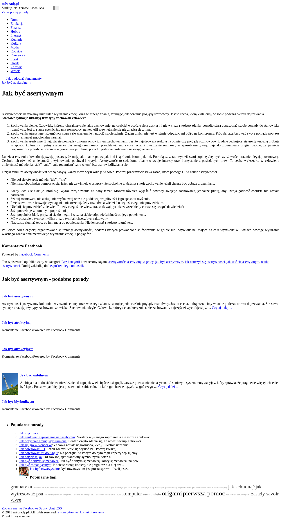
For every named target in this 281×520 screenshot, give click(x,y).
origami (172, 493)
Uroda (15, 63)
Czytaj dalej (222, 307)
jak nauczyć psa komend (123, 487)
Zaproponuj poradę (15, 12)
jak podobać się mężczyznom (176, 487)
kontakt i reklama (92, 512)
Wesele (15, 71)
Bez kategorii (70, 262)
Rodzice (16, 51)
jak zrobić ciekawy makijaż (107, 494)
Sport (14, 59)
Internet (16, 35)
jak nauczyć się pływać (148, 487)
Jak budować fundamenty (22, 78)
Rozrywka (18, 55)
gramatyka (21, 486)
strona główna (68, 512)
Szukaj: (7, 8)
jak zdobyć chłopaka (82, 494)
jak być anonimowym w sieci (56, 487)
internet (37, 487)
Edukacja (17, 23)
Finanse (16, 27)
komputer (132, 494)
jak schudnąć (241, 486)
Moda (15, 47)
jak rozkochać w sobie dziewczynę (209, 487)
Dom (14, 20)
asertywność (117, 262)
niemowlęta (152, 494)
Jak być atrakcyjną (17, 82)
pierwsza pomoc (204, 493)
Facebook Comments (34, 254)
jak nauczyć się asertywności (205, 262)
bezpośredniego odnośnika (67, 266)
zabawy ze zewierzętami (238, 494)
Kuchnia (16, 39)
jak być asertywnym (169, 262)
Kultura (16, 43)
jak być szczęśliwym (82, 487)
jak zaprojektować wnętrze (57, 494)
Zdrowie (16, 67)
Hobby (15, 31)
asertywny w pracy (140, 262)
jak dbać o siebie (102, 487)
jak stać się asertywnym (243, 262)
